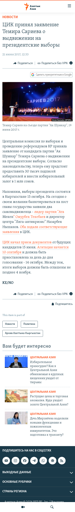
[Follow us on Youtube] (6, 460)
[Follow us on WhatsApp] (43, 460)
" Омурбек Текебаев (29, 217)
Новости (10, 17)
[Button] (23, 63)
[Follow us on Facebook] (25, 460)
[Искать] (52, 507)
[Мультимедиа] (23, 507)
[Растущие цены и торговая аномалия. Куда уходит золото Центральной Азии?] (16, 396)
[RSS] (62, 460)
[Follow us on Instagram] (15, 460)
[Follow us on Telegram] (34, 460)
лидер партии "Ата (49, 212)
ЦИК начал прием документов (27, 242)
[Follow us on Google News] (52, 460)
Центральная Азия (43, 357)
